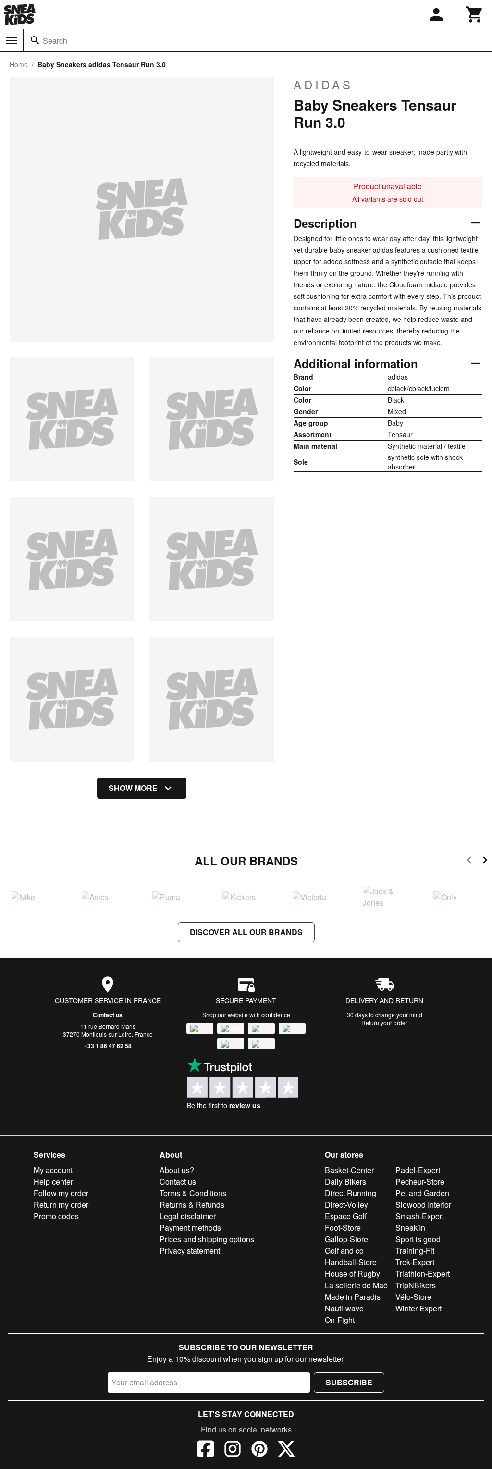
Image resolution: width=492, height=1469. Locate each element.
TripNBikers (415, 1285)
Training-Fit (414, 1250)
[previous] (469, 861)
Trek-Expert (414, 1262)
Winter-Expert (418, 1308)
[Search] (35, 40)
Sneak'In (410, 1227)
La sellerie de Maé (356, 1285)
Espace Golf (346, 1216)
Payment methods (190, 1227)
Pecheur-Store (419, 1181)
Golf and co (344, 1250)
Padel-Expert (417, 1169)
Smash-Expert (419, 1216)
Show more (133, 787)
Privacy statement (190, 1250)
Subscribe (349, 1382)
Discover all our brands (246, 932)
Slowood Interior (423, 1204)
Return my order (61, 1204)
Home (19, 64)
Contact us (108, 1015)
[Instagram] (232, 1450)
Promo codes (56, 1216)
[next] (485, 861)
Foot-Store (343, 1227)
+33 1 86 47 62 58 (108, 1045)
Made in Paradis (353, 1296)
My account (53, 1169)
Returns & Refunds (192, 1204)
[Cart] (474, 14)
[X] (286, 1450)
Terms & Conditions (193, 1192)
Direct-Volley (346, 1204)
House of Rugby (352, 1273)
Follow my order (61, 1192)
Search (55, 40)
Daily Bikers (345, 1181)
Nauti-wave (344, 1308)
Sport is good (418, 1239)
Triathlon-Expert (422, 1273)
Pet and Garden (422, 1192)
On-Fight (340, 1319)
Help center (53, 1181)
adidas (323, 84)
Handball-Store (351, 1262)
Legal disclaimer (188, 1216)
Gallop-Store (346, 1239)
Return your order (384, 1022)
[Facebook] (205, 1450)
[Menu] (11, 40)
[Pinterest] (259, 1450)
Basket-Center (349, 1169)
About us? (177, 1169)
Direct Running (350, 1192)
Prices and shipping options (207, 1239)
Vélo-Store (413, 1296)
